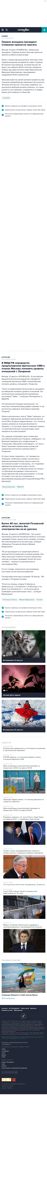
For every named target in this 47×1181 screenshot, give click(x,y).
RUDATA (4, 1066)
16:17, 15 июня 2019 (7, 38)
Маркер (4, 1055)
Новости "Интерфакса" (8, 1062)
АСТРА (3, 1057)
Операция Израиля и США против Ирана (20, 995)
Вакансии (33, 1008)
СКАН (3, 1064)
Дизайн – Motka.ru (7, 1088)
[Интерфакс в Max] (16, 1072)
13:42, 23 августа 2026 (9, 131)
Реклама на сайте (7, 1010)
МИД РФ (20, 487)
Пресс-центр (25, 1008)
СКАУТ (3, 1053)
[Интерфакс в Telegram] (6, 1072)
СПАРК (3, 1049)
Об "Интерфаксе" (14, 1008)
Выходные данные (7, 1086)
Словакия (6, 98)
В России (6, 129)
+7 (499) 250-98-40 (7, 1038)
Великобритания (9, 487)
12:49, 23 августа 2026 (9, 520)
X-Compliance (5, 1051)
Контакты (5, 1008)
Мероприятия (18, 1010)
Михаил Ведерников (26, 600)
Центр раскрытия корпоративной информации (14, 1068)
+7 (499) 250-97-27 (21, 1038)
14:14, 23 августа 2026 (9, 359)
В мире (5, 36)
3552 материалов (8, 998)
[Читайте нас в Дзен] (3, 1072)
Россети (39, 600)
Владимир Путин (9, 227)
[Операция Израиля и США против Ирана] (23, 992)
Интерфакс (23, 30)
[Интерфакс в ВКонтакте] (9, 1072)
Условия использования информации (13, 1084)
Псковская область (10, 600)
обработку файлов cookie (36, 1034)
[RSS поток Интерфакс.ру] (12, 1072)
